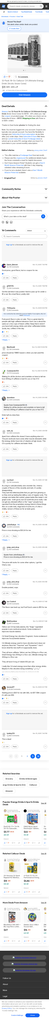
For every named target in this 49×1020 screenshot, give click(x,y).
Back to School (13, 12)
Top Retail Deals (26, 12)
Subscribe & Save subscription (23, 134)
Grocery (9, 779)
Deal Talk (20, 16)
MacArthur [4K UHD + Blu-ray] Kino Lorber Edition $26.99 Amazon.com (12, 926)
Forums (12, 16)
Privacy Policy (7, 1008)
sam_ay (10, 431)
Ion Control (11, 601)
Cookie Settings (17, 1015)
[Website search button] (41, 6)
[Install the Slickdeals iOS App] (24, 970)
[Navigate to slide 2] (25, 70)
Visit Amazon (24, 95)
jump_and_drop (13, 547)
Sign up (9, 245)
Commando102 (13, 371)
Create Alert (15, 28)
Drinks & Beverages (28, 779)
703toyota (11, 308)
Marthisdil (11, 347)
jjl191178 (10, 286)
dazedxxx (11, 397)
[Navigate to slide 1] (23, 70)
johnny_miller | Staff (40, 150)
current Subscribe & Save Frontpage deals (24, 139)
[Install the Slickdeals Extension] (24, 957)
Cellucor (33, 785)
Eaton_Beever (12, 265)
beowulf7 (10, 687)
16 (27, 892)
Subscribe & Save (30, 136)
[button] (9, 76)
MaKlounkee (12, 621)
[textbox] (21, 216)
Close (32, 1015)
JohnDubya (11, 525)
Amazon (5, 111)
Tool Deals (39, 12)
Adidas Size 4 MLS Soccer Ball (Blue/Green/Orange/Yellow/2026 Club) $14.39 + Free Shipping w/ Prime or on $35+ (32, 926)
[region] (24, 1009)
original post (21, 158)
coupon (7, 116)
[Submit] (4, 236)
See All (43, 803)
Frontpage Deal (26, 155)
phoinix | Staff (42, 178)
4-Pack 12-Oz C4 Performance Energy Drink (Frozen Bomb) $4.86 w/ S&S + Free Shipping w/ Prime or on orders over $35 (32, 876)
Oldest (29, 230)
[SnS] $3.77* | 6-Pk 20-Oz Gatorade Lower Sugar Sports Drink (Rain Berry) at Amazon (11, 827)
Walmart (6, 888)
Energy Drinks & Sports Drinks (14, 785)
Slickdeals (4, 16)
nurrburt (10, 480)
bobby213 (11, 733)
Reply (15, 278)
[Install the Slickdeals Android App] (24, 964)
